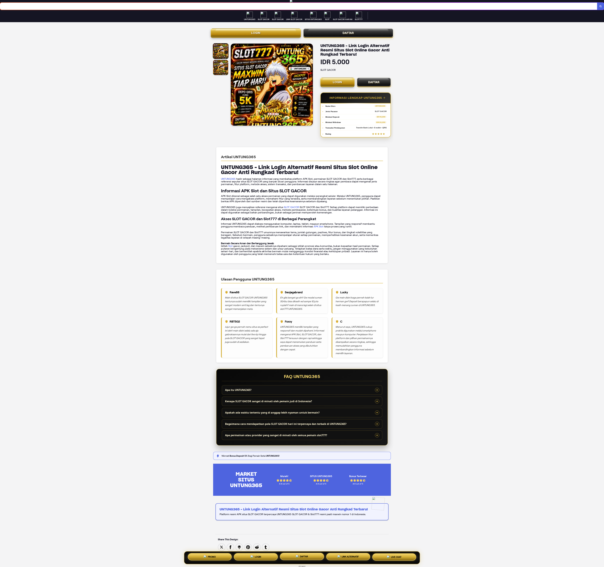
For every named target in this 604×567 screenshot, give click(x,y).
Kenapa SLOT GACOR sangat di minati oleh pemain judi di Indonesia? (268, 401)
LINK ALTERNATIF (350, 557)
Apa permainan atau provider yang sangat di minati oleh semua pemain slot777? (276, 435)
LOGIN (255, 32)
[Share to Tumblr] (265, 547)
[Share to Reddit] (257, 547)
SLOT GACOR (291, 207)
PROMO (212, 556)
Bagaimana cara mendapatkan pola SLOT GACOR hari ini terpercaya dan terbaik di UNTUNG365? (286, 424)
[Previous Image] (233, 85)
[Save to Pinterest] (248, 547)
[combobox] (298, 6)
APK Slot (318, 226)
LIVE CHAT (396, 557)
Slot (230, 246)
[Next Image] (310, 85)
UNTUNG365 (228, 179)
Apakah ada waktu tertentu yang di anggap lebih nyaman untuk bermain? (272, 412)
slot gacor (302, 566)
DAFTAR (348, 32)
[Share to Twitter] (221, 547)
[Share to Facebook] (230, 547)
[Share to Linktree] (239, 547)
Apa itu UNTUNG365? (238, 390)
